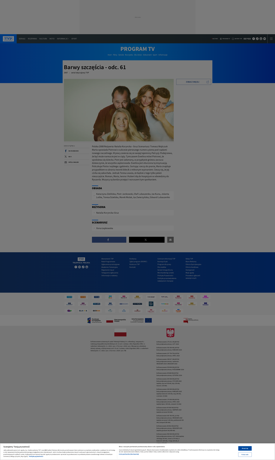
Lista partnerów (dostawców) (129, 454)
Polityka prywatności (36, 456)
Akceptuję (245, 448)
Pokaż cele (244, 454)
